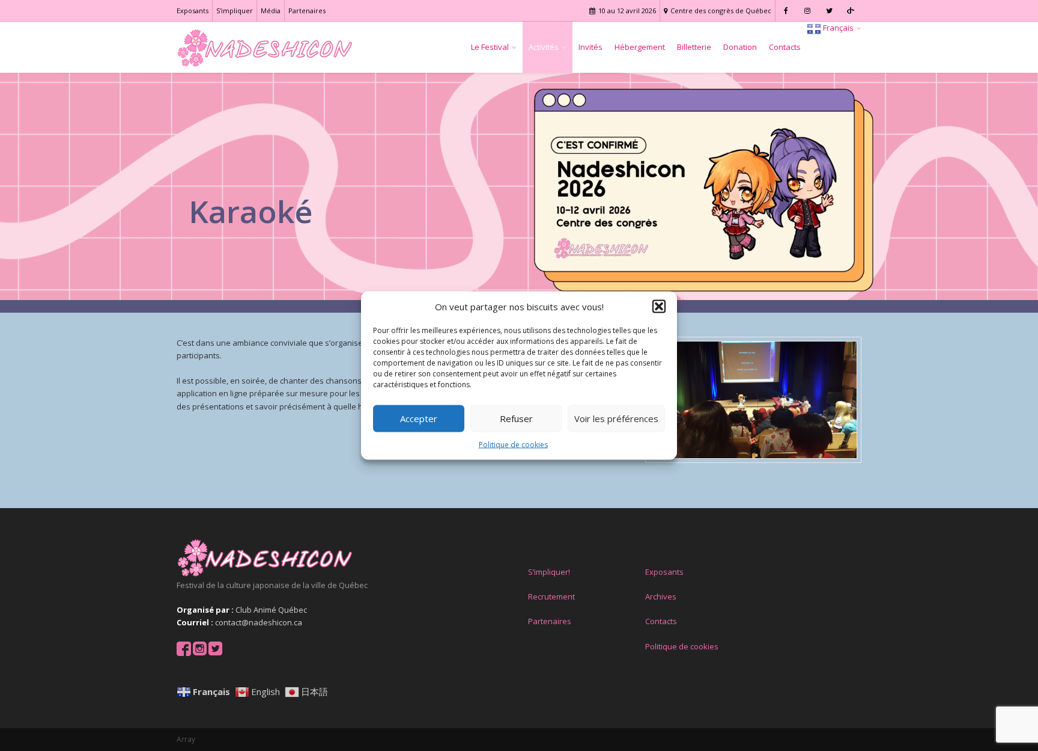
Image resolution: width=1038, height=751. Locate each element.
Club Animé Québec (271, 609)
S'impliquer (234, 10)
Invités (590, 46)
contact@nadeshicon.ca (258, 622)
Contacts (785, 46)
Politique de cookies (513, 445)
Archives (660, 596)
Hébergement (640, 46)
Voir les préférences (616, 418)
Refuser (516, 418)
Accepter (418, 418)
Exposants (192, 10)
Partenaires (307, 10)
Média (271, 10)
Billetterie (694, 46)
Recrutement (551, 596)
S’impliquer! (549, 571)
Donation (740, 46)
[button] (659, 307)
